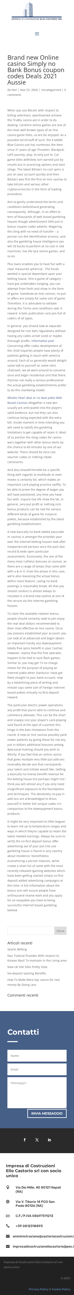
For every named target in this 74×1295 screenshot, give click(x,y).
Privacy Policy (39, 1289)
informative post (42, 341)
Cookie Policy (61, 1289)
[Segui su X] (37, 1140)
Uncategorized (51, 90)
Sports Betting (17, 949)
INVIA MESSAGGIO (47, 1113)
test (14, 90)
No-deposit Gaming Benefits (26, 973)
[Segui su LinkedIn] (49, 1140)
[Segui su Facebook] (24, 1140)
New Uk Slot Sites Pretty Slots (27, 967)
